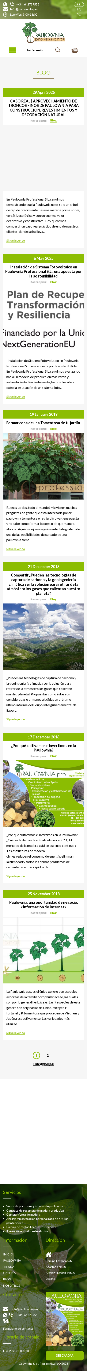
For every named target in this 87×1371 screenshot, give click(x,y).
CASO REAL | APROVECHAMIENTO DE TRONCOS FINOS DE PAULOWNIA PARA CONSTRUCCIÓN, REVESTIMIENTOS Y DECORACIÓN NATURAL (43, 108)
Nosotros (11, 1285)
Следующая (43, 1064)
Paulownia (12, 1260)
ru (78, 14)
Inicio (8, 1254)
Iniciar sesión (35, 50)
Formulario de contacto (18, 1328)
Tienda (8, 1267)
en (79, 9)
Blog (53, 120)
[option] (43, 158)
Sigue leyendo (15, 240)
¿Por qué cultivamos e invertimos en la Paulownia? (43, 748)
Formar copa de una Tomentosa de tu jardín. (43, 422)
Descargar (64, 1356)
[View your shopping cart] (74, 50)
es (78, 4)
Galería (9, 1273)
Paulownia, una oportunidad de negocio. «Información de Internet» (43, 904)
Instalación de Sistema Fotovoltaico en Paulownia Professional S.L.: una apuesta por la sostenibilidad (43, 271)
